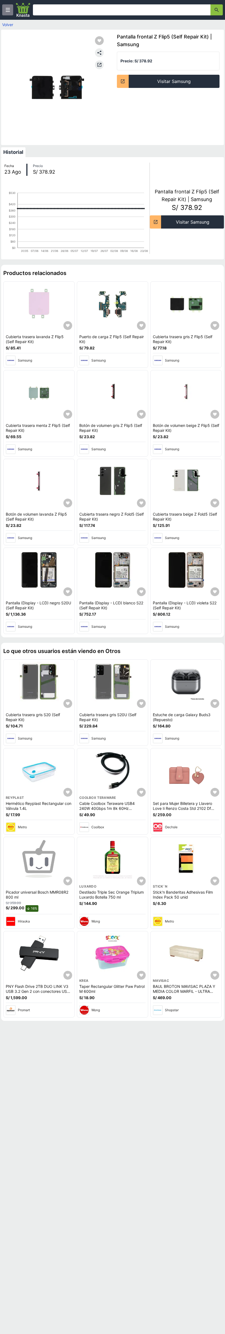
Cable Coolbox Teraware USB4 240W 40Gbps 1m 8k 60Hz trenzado (107, 808)
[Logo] (23, 10)
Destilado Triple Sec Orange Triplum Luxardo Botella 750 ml (111, 894)
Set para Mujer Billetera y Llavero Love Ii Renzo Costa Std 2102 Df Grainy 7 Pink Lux (182, 808)
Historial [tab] (13, 152)
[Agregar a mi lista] (67, 325)
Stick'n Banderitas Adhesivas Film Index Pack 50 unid (183, 894)
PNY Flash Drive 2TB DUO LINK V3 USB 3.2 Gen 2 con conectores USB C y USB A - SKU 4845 (37, 991)
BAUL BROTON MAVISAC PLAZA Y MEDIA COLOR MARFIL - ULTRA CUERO (184, 991)
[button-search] (216, 9)
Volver (7, 24)
